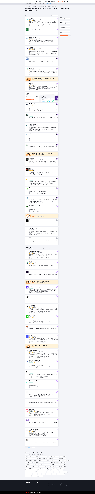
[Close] (60, 238)
